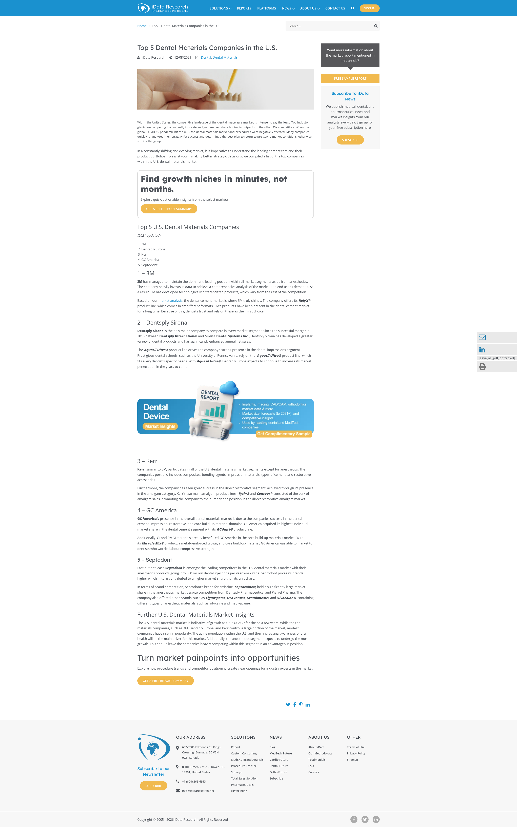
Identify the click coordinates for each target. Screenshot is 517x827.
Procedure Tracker (243, 766)
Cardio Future (279, 760)
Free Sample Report (350, 78)
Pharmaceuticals (242, 785)
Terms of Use (356, 747)
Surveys (236, 772)
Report (235, 747)
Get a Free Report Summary (169, 209)
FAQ (311, 766)
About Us (308, 8)
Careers (313, 772)
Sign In (369, 8)
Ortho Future (278, 772)
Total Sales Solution (244, 778)
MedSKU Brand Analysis (247, 760)
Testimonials (317, 760)
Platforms (266, 8)
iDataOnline (239, 791)
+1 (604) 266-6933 (194, 781)
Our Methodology (320, 753)
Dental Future (279, 766)
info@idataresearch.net (198, 791)
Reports (244, 8)
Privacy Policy (356, 753)
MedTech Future (281, 753)
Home (142, 26)
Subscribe (350, 140)
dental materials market (235, 122)
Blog (272, 747)
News (286, 8)
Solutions (219, 8)
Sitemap (352, 760)
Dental (206, 57)
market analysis (170, 300)
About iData (316, 747)
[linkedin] (497, 349)
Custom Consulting (244, 753)
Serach (353, 8)
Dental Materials (225, 57)
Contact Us (335, 8)
